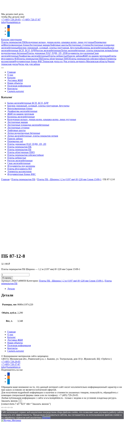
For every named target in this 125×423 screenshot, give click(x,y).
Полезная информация (19, 85)
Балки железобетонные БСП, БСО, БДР (27, 103)
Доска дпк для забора (29, 64)
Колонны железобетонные (94, 47)
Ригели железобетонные (48, 50)
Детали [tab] (11, 288)
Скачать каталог (15, 91)
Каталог (11, 77)
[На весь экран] (5, 407)
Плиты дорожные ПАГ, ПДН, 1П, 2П (46, 53)
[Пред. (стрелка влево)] (2, 410)
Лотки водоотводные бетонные (23, 133)
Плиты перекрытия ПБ (30, 58)
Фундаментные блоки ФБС (28, 61)
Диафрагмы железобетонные (33, 56)
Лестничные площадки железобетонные (28, 125)
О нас (10, 75)
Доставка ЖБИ (15, 80)
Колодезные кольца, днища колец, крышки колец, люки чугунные (59, 42)
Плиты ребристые (57, 56)
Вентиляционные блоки (16, 45)
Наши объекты (15, 83)
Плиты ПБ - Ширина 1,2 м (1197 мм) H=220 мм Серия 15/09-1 (69, 179)
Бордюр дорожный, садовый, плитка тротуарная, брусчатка (49, 47)
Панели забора (74, 56)
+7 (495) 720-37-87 (31, 19)
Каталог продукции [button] (11, 39)
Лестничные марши (39, 45)
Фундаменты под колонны (79, 53)
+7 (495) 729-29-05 (10, 19)
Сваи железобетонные (18, 163)
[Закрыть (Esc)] (11, 407)
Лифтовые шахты (59, 45)
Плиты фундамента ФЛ (19, 168)
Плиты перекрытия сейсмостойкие (87, 58)
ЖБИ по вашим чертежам (95, 56)
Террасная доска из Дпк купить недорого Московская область (75, 61)
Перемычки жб (15, 141)
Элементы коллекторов (19, 171)
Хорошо (46, 417)
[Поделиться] (8, 407)
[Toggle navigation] (2, 67)
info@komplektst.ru (10, 22)
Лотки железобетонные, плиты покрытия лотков (86, 50)
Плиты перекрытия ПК (13, 42)
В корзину (7, 278)
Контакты (12, 88)
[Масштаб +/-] (2, 407)
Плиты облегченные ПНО (55, 58)
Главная (11, 72)
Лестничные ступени (79, 45)
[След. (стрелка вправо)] (5, 410)
